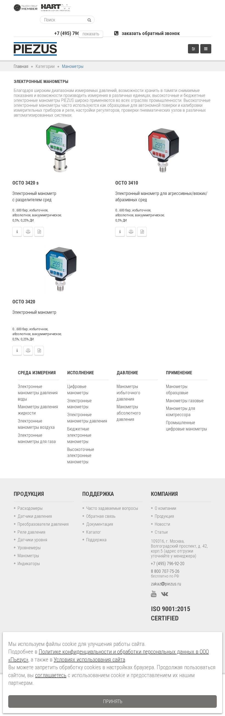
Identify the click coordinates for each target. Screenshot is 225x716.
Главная (21, 66)
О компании (165, 508)
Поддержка (96, 539)
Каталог (93, 532)
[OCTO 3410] (164, 148)
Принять (112, 701)
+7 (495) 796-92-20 (167, 563)
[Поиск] (89, 20)
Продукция (164, 516)
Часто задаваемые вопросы (112, 508)
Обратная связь (101, 516)
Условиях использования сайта (89, 659)
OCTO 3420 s (25, 183)
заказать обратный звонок (149, 33)
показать (91, 33)
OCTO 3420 (23, 301)
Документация (99, 524)
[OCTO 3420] (61, 267)
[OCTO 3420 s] (61, 148)
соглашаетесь (50, 675)
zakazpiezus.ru (166, 583)
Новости (162, 524)
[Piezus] (35, 49)
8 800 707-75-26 (165, 571)
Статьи (161, 532)
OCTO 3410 (126, 183)
